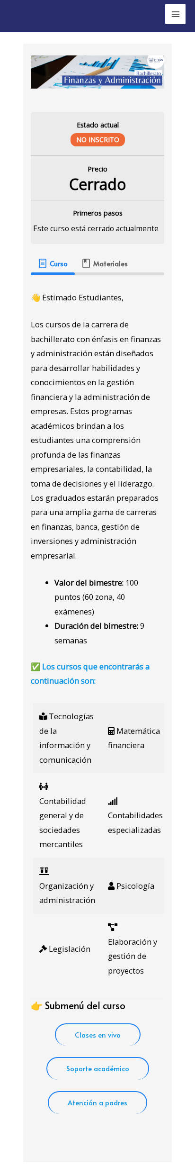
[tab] (52, 263)
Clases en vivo (98, 1034)
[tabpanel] (97, 709)
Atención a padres (97, 1102)
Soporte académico (97, 1068)
